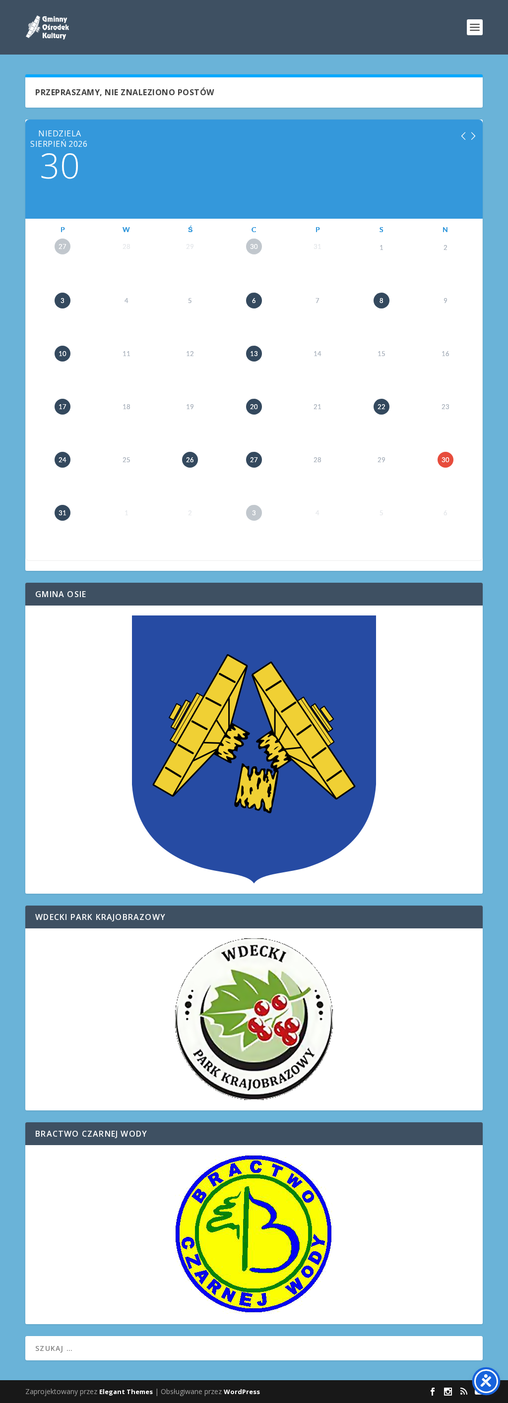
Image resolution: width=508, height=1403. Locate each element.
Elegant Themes (126, 1391)
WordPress (242, 1391)
